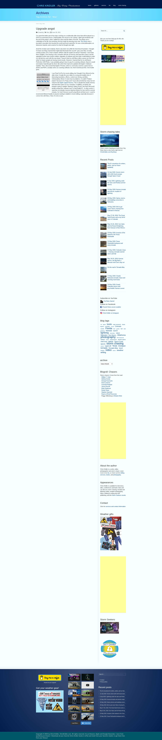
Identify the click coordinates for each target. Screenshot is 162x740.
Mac (47, 32)
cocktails (107, 326)
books (89, 5)
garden (118, 328)
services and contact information (116, 506)
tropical (102, 350)
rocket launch (113, 339)
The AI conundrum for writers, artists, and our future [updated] (116, 165)
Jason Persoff (105, 386)
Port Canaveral (120, 337)
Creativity (41, 32)
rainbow (103, 339)
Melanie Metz (118, 396)
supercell (108, 346)
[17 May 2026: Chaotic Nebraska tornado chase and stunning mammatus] (103, 278)
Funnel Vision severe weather (112, 307)
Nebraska (104, 335)
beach (104, 324)
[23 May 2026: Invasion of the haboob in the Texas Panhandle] (103, 235)
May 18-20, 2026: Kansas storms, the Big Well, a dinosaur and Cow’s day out (115, 260)
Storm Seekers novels (119, 495)
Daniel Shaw (105, 390)
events (102, 328)
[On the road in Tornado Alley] (103, 270)
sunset (102, 346)
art (101, 324)
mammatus (112, 333)
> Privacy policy (103, 682)
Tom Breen (84, 41)
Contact (102, 680)
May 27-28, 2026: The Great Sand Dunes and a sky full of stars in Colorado (116, 217)
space (110, 341)
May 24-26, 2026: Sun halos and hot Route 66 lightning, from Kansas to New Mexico (116, 226)
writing (103, 352)
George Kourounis (107, 381)
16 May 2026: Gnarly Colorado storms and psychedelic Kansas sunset (115, 286)
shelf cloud (104, 341)
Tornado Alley (113, 348)
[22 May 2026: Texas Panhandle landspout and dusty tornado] (103, 244)
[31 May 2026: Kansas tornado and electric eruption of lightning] (103, 192)
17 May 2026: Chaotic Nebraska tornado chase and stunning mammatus (116, 277)
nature (118, 333)
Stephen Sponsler (106, 392)
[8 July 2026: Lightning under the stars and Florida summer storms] (103, 183)
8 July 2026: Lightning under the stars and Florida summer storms (116, 182)
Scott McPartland (106, 384)
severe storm (122, 339)
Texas (114, 346)
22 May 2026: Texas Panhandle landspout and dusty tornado (115, 243)
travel (121, 348)
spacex (103, 344)
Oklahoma (121, 335)
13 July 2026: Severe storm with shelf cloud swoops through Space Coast (115, 174)
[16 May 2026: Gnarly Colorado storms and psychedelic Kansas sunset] (103, 287)
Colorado (118, 326)
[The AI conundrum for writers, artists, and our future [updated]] (103, 166)
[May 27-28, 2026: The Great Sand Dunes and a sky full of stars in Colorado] (103, 218)
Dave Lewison (105, 382)
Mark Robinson (106, 388)
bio (109, 5)
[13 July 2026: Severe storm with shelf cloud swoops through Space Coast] (103, 175)
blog (114, 5)
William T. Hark (106, 377)
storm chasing (122, 5)
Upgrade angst (45, 28)
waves (114, 350)
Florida (108, 328)
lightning (105, 333)
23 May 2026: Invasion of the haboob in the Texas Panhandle (116, 234)
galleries (96, 5)
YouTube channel (109, 301)
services (103, 5)
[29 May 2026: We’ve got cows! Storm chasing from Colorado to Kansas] (103, 209)
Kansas (109, 331)
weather (120, 350)
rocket (107, 339)
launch (115, 331)
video (108, 350)
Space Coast (118, 341)
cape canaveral (117, 324)
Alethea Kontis (105, 379)
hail (122, 328)
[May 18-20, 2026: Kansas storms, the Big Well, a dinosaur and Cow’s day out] (103, 261)
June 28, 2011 (56, 32)
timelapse (122, 346)
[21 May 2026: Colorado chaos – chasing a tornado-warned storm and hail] (103, 252)
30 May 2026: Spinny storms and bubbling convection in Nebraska (116, 200)
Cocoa (112, 326)
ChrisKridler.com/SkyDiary (108, 152)
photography (108, 337)
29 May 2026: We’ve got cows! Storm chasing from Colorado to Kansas (115, 208)
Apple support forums (66, 82)
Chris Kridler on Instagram (111, 313)
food (114, 328)
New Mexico (112, 335)
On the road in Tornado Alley (116, 267)
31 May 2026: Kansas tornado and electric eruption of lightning (116, 191)
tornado (104, 348)
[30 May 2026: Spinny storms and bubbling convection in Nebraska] (103, 201)
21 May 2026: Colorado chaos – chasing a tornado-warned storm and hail (116, 251)
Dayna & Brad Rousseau (109, 394)
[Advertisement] (113, 97)
